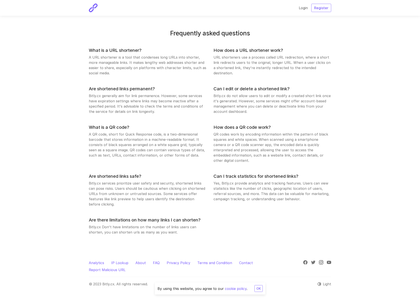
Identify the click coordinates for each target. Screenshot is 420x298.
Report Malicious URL (107, 270)
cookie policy (236, 288)
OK (258, 288)
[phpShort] (93, 7)
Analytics (96, 263)
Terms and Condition (214, 263)
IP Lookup (119, 263)
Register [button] (321, 8)
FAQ (156, 263)
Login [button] (303, 8)
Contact (246, 263)
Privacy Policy (178, 263)
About (140, 263)
